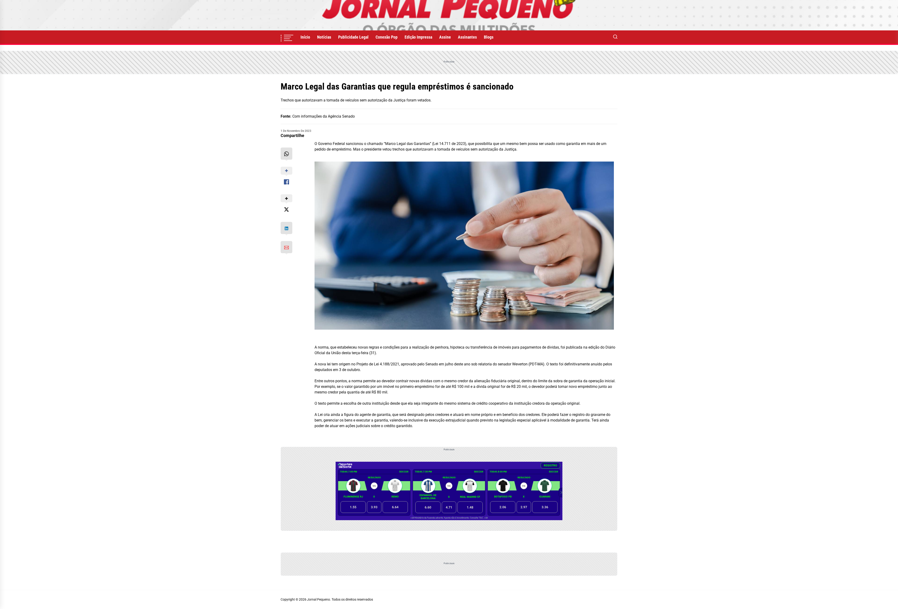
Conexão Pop (387, 37)
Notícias (324, 37)
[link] (449, 15)
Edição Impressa (418, 37)
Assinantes (467, 37)
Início (305, 37)
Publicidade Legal (353, 37)
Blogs (488, 37)
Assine (445, 37)
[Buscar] (615, 37)
